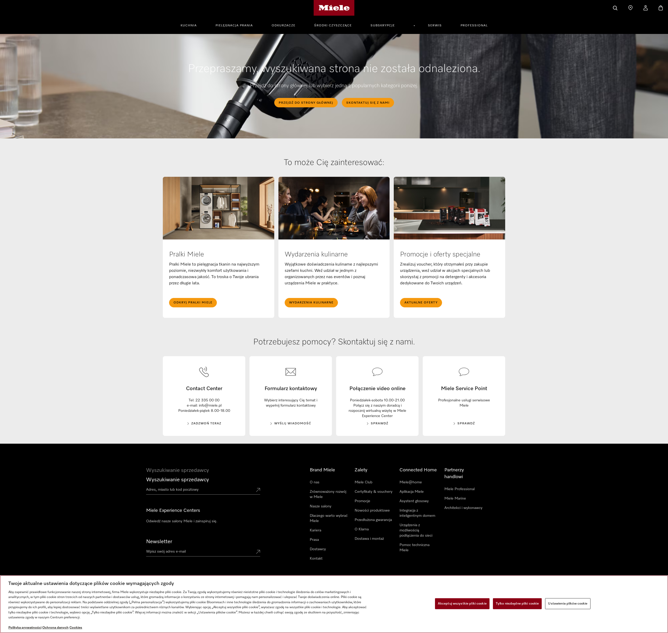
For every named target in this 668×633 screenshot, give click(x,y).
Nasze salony (320, 506)
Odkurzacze (283, 25)
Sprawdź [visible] (466, 423)
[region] (334, 604)
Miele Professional (459, 489)
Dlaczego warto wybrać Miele (329, 518)
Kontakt (316, 558)
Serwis (435, 25)
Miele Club (363, 482)
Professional (474, 25)
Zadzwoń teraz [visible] (206, 423)
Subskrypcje (383, 25)
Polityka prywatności (24, 627)
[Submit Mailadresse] (258, 552)
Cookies (75, 627)
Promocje (362, 501)
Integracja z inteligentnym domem (417, 513)
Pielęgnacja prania (234, 25)
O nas (314, 482)
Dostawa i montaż (369, 539)
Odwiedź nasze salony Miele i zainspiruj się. (181, 521)
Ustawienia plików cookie (567, 603)
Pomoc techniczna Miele (414, 547)
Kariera (315, 530)
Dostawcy (318, 549)
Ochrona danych (55, 627)
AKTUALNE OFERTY (421, 302)
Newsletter (159, 541)
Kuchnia (189, 25)
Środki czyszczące (333, 25)
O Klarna (362, 529)
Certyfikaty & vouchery (373, 492)
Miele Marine (455, 498)
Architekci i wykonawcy (463, 508)
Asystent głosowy (414, 501)
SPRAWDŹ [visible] (379, 423)
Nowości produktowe (372, 510)
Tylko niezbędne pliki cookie (517, 603)
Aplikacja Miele (411, 492)
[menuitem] (191, 25)
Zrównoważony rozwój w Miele (328, 494)
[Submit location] (258, 490)
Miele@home (410, 482)
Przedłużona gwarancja (373, 520)
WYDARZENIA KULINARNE (311, 302)
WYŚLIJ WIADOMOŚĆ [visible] (292, 423)
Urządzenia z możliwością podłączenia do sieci (415, 530)
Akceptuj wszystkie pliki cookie (462, 603)
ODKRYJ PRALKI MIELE (193, 302)
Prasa (314, 540)
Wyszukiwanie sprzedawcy (177, 479)
